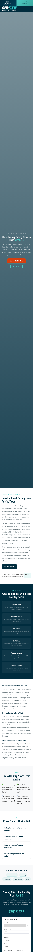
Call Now (8, 3)
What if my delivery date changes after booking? (14, 855)
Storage (27, 879)
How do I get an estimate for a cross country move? (13, 846)
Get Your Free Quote (9, 566)
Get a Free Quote (25, 2)
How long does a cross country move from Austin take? (15, 829)
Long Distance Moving (11, 875)
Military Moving (7, 879)
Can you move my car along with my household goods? (13, 837)
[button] (31, 9)
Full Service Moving (18, 879)
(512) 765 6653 (16, 266)
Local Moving (23, 875)
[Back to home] (9, 9)
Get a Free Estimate (16, 261)
